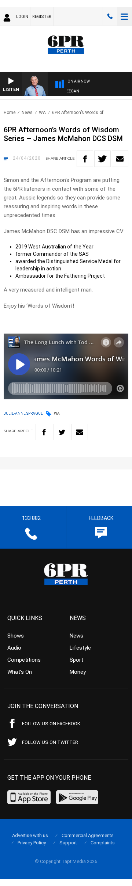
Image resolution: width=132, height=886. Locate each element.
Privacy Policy (32, 842)
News (27, 112)
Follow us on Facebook (51, 723)
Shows (15, 635)
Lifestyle (80, 647)
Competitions (24, 660)
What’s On (19, 672)
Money (78, 672)
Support (68, 842)
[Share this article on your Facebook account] (85, 159)
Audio (14, 647)
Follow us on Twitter (50, 742)
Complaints (103, 842)
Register (41, 16)
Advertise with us (30, 835)
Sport (76, 660)
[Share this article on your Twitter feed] (102, 159)
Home (9, 112)
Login (22, 16)
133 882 (110, 16)
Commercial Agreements (88, 835)
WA (42, 112)
